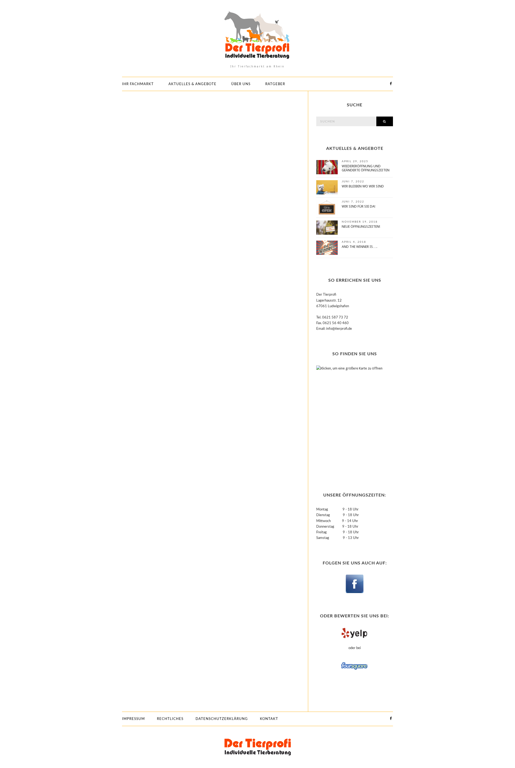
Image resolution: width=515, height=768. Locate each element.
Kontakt (269, 719)
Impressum (133, 719)
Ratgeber (275, 84)
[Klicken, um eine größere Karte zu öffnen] (349, 419)
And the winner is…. (359, 247)
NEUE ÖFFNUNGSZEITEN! (361, 226)
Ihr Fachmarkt (138, 84)
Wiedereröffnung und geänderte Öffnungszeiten (365, 168)
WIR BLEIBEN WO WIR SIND (363, 186)
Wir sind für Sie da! (358, 206)
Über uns (241, 84)
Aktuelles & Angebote (192, 84)
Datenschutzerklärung (222, 719)
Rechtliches (170, 719)
